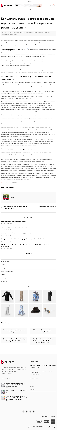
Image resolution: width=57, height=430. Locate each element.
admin (12, 197)
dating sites (4, 268)
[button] (28, 9)
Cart (31, 393)
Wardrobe (4, 281)
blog (2, 258)
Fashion (3, 274)
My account (33, 383)
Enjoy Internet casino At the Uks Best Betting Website (14, 221)
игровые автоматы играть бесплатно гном (29, 105)
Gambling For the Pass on (46, 206)
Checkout (32, 389)
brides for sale (5, 261)
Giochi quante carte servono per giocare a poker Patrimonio (15, 207)
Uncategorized (14, 182)
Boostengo (52, 427)
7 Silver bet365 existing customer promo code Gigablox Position (17, 227)
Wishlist (32, 386)
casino (3, 264)
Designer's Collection (7, 271)
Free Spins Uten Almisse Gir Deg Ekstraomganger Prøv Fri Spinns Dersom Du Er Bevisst (23, 239)
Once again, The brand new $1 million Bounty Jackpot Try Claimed (17, 233)
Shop (42, 416)
